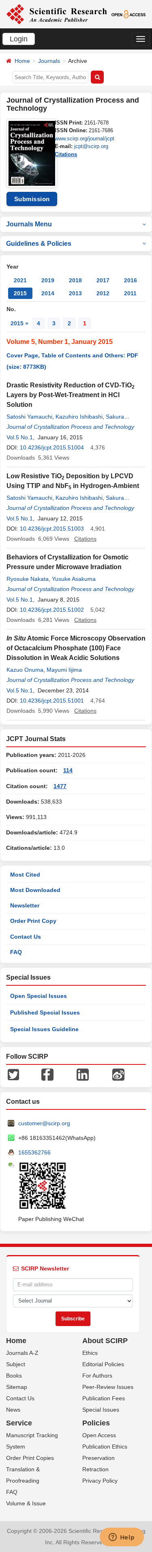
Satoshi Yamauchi (29, 416)
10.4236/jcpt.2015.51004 (52, 447)
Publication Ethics (104, 1446)
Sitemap (16, 1387)
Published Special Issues (45, 1012)
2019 (47, 280)
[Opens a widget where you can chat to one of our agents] (121, 1538)
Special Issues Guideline (44, 1029)
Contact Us (25, 936)
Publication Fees (103, 1398)
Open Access (99, 1435)
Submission (32, 199)
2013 (75, 293)
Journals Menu (29, 224)
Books (14, 1375)
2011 (130, 293)
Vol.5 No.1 (19, 437)
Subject (15, 1364)
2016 (130, 280)
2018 (75, 280)
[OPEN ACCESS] (128, 14)
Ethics (90, 1353)
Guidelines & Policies (38, 243)
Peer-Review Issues (107, 1387)
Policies (96, 1423)
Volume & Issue (26, 1503)
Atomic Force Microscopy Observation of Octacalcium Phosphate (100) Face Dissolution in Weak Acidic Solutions (76, 648)
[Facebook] (47, 1074)
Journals (49, 61)
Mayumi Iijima (64, 669)
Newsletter (24, 905)
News (13, 1409)
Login (19, 39)
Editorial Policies (103, 1364)
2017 (102, 280)
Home (22, 61)
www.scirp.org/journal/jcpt (84, 138)
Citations (66, 154)
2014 (47, 293)
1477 (60, 786)
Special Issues (100, 1409)
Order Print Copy (33, 921)
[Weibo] (118, 1074)
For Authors (97, 1375)
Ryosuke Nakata (27, 579)
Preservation (98, 1458)
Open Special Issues (38, 996)
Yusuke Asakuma (74, 579)
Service (19, 1423)
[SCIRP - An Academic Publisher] (56, 14)
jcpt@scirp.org (91, 146)
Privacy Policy (100, 1480)
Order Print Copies (30, 1458)
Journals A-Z (22, 1353)
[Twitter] (13, 1074)
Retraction (95, 1469)
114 (68, 770)
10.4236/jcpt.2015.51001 (52, 700)
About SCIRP (105, 1341)
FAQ (16, 952)
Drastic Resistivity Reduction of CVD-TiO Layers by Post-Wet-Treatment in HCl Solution (70, 395)
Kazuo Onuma (24, 669)
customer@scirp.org (44, 1123)
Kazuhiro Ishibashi (79, 416)
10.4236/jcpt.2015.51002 (52, 609)
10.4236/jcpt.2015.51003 (52, 528)
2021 (20, 280)
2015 (20, 293)
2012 (102, 293)
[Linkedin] (83, 1074)
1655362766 (34, 1152)
